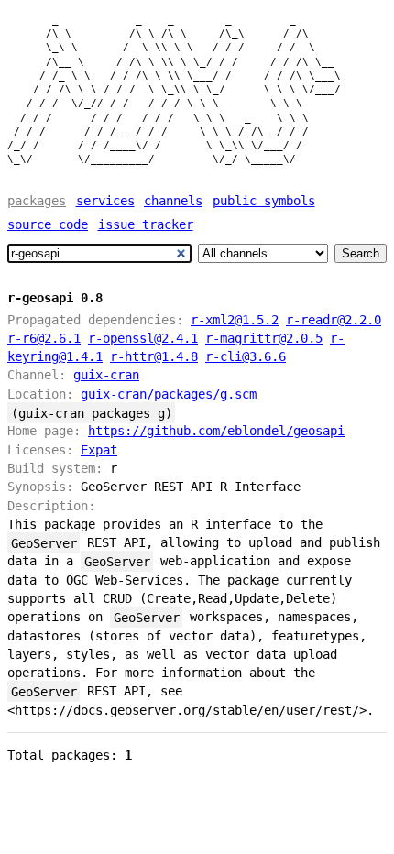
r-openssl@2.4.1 (143, 338)
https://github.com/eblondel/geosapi (216, 430)
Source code (47, 224)
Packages (36, 200)
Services (105, 200)
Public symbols (264, 200)
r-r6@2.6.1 (44, 338)
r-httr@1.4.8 (154, 356)
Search (360, 253)
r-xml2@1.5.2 (235, 319)
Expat (99, 450)
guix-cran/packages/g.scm (169, 394)
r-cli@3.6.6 (245, 356)
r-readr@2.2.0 (333, 319)
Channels (173, 200)
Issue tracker (145, 224)
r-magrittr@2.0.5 (264, 338)
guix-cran (106, 374)
